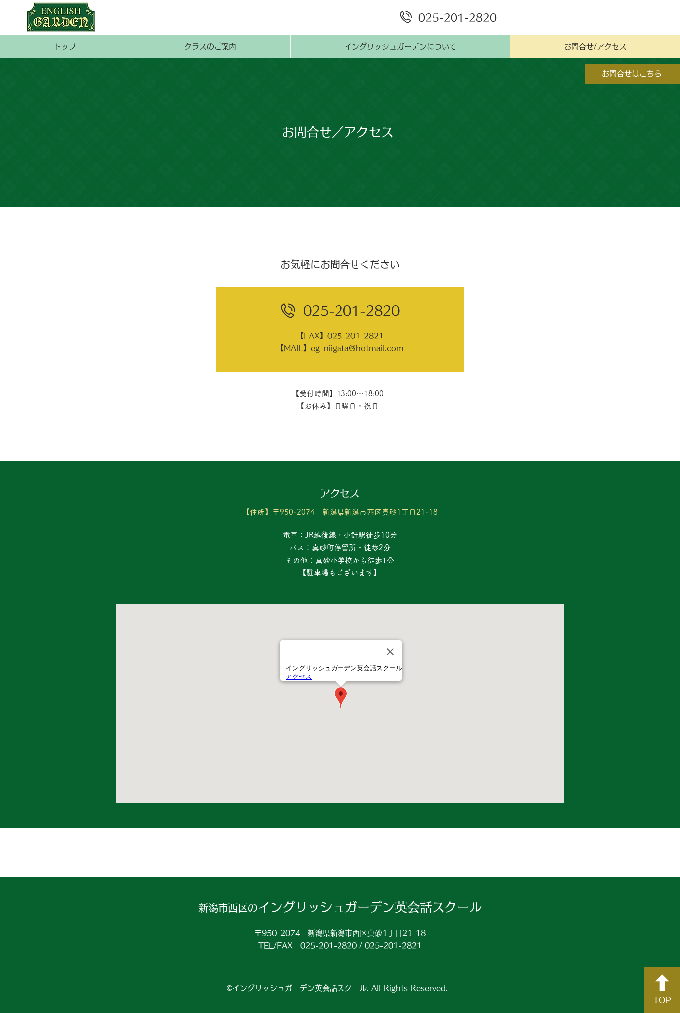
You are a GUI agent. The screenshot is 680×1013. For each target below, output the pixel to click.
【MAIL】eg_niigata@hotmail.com (340, 348)
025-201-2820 (457, 17)
